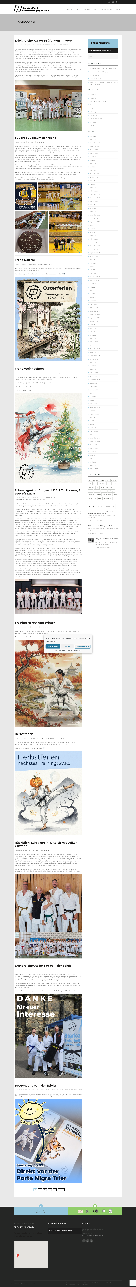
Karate (41, 45)
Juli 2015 (92, 455)
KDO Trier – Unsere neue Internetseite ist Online (106, 539)
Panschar (97, 491)
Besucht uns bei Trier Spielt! (35, 1085)
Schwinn (36, 499)
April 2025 (93, 167)
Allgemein (41, 142)
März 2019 (93, 338)
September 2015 (95, 448)
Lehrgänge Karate (95, 112)
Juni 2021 (93, 263)
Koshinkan (92, 487)
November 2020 (95, 277)
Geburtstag (102, 483)
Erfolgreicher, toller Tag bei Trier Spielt (43, 965)
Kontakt (118, 9)
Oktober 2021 (94, 249)
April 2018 (93, 366)
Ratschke (91, 494)
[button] (17, 1256)
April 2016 (93, 424)
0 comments (99, 533)
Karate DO (87, 9)
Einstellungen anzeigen (82, 646)
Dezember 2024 (95, 174)
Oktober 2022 (94, 218)
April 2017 (93, 397)
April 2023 (93, 208)
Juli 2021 (92, 259)
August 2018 (94, 359)
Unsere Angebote (76, 1282)
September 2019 (95, 318)
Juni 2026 (93, 136)
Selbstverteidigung (96, 119)
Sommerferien (107, 494)
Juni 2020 (93, 290)
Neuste (100, 506)
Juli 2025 (92, 160)
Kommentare (110, 506)
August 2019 (94, 321)
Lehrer (103, 487)
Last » (61, 1190)
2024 (97, 480)
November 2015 (95, 441)
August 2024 (94, 177)
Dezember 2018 (95, 349)
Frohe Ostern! (25, 260)
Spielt (71, 1090)
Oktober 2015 (94, 445)
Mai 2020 (93, 294)
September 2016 (95, 414)
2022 (93, 480)
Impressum (77, 650)
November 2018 (95, 352)
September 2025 (95, 153)
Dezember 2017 (95, 380)
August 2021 (94, 256)
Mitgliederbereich (70, 1284)
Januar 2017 (93, 404)
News (78, 9)
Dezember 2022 (95, 215)
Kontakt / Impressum (98, 1282)
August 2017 (94, 390)
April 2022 (93, 232)
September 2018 (95, 356)
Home (67, 1282)
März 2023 (93, 211)
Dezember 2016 (95, 407)
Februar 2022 (94, 239)
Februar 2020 (94, 304)
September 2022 (95, 222)
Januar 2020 (94, 307)
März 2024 (93, 187)
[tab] (92, 506)
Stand (76, 1090)
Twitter (109, 2)
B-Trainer (114, 480)
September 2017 (95, 386)
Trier (80, 1090)
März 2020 (93, 301)
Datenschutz (69, 650)
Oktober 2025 (94, 150)
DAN (24, 499)
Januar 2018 (93, 376)
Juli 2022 (92, 225)
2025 (20, 499)
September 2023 (95, 201)
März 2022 (93, 235)
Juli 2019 (92, 325)
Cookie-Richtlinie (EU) (83, 1284)
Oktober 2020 (94, 280)
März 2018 (93, 369)
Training (52, 627)
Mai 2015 (92, 458)
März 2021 (93, 270)
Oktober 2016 (94, 410)
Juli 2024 (92, 181)
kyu (98, 487)
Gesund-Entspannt (106, 9)
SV (95, 9)
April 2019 (93, 335)
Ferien (57, 373)
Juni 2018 (93, 362)
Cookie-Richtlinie (60, 650)
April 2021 (93, 266)
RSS (117, 2)
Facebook (105, 2)
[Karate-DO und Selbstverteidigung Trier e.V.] (31, 9)
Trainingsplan (86, 1282)
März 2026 (93, 139)
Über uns (70, 9)
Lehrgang (109, 487)
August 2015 (94, 452)
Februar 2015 (94, 469)
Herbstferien (24, 734)
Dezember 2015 (95, 438)
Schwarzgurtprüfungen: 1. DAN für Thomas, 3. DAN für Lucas (48, 492)
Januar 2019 (93, 345)
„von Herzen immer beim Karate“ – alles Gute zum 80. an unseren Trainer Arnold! (103, 512)
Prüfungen (48, 45)
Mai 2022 (92, 229)
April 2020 (93, 297)
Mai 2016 (92, 421)
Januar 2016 (93, 434)
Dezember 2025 (95, 143)
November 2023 (95, 198)
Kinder (115, 483)
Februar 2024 (94, 191)
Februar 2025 (94, 170)
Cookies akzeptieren (53, 646)
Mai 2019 (92, 332)
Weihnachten (64, 373)
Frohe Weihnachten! (30, 368)
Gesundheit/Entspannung (98, 101)
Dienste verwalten (51, 641)
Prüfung (66, 45)
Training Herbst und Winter (35, 622)
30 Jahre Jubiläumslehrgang (35, 137)
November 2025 (95, 146)
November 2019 (95, 314)
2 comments (99, 520)
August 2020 (94, 283)
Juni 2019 (93, 328)
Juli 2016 (92, 417)
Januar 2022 (94, 242)
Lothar (91, 491)
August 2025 (94, 157)
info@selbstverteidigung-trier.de (92, 1235)
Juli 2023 (92, 205)
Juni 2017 (93, 393)
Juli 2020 (92, 287)
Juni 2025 (93, 163)
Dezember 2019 (95, 311)
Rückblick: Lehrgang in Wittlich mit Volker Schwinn (46, 844)
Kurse (91, 108)
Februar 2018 (94, 373)
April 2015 (93, 462)
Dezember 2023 (95, 194)
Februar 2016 (94, 431)
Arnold (107, 480)
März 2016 (93, 428)
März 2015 (93, 465)
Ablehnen (67, 646)
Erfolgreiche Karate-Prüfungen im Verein (44, 40)
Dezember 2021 (95, 246)
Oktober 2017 (94, 383)
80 (89, 480)
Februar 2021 (94, 273)
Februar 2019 (94, 342)
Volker (42, 499)
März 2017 (93, 400)
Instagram (113, 2)
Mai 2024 (93, 184)
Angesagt (92, 506)
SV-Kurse (93, 122)
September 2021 (95, 253)
